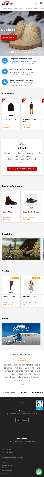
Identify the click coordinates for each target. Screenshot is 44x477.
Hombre (4, 9)
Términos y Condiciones (8, 452)
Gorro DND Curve (9, 119)
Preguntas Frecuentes (6, 474)
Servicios (4, 467)
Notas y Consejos (7, 470)
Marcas (36, 9)
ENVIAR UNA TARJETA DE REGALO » (22, 169)
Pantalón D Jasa (9, 297)
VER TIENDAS (22, 420)
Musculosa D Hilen (30, 297)
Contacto (4, 462)
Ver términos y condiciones (18, 85)
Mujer (10, 9)
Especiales (29, 9)
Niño (15, 9)
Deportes (21, 9)
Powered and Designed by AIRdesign (12, 457)
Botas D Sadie (8, 212)
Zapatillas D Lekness (31, 212)
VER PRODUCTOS (9, 37)
